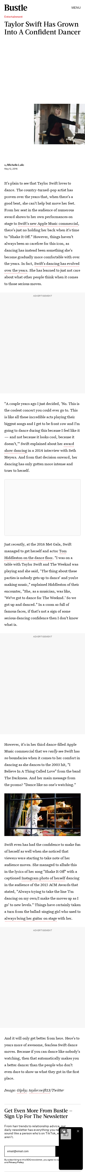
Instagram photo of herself (43, 877)
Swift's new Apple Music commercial (48, 223)
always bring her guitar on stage (30, 918)
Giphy (22, 1090)
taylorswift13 (39, 1090)
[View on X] (42, 507)
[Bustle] (15, 7)
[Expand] (63, 1131)
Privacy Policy (16, 1162)
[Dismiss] (78, 1131)
